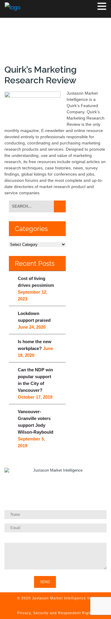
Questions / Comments (55, 539)
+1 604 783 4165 (62, 502)
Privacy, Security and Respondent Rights (55, 613)
